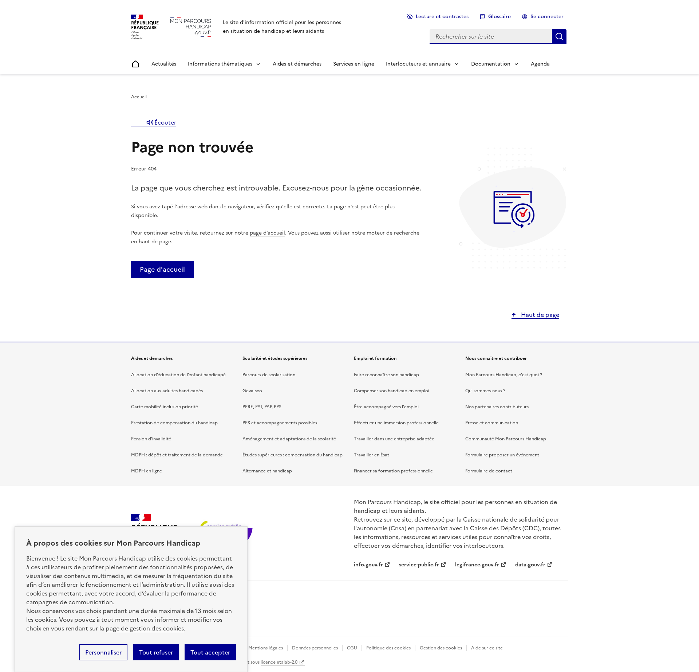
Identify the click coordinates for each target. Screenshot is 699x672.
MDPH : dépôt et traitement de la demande (177, 455)
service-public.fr (419, 565)
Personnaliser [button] (103, 652)
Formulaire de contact (488, 471)
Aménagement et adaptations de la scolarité (289, 439)
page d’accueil (267, 233)
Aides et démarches (297, 64)
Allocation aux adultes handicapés (167, 391)
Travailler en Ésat (371, 455)
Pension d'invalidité (151, 439)
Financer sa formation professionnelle (393, 471)
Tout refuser (156, 652)
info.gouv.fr (368, 565)
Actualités (163, 64)
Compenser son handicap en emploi (391, 391)
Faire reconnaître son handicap (386, 375)
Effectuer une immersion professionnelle (396, 423)
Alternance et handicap (267, 471)
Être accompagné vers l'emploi (386, 407)
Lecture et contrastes (442, 16)
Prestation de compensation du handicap (174, 423)
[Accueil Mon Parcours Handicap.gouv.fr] (190, 26)
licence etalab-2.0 (279, 662)
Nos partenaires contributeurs (497, 407)
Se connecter (547, 16)
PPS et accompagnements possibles (279, 423)
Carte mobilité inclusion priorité (164, 407)
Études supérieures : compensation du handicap (292, 455)
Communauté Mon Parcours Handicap (505, 439)
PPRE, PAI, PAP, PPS (261, 407)
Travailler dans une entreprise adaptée (394, 439)
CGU (352, 648)
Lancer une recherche (559, 36)
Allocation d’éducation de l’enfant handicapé (178, 375)
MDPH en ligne (146, 471)
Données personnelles (315, 648)
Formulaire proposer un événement (502, 455)
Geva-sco (252, 391)
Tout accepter (210, 652)
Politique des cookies (388, 648)
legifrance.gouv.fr (477, 565)
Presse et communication (491, 423)
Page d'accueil (162, 269)
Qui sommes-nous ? (485, 391)
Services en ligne (353, 64)
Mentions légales (265, 648)
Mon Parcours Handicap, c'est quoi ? (503, 375)
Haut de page (539, 314)
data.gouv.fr (530, 565)
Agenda (540, 64)
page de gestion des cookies (145, 628)
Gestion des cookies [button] (441, 648)
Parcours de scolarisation (268, 375)
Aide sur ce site (487, 648)
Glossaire (499, 16)
